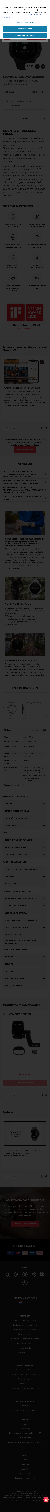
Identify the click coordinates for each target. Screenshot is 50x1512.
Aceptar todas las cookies (24, 35)
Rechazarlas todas (25, 29)
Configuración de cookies (25, 22)
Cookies (30, 15)
